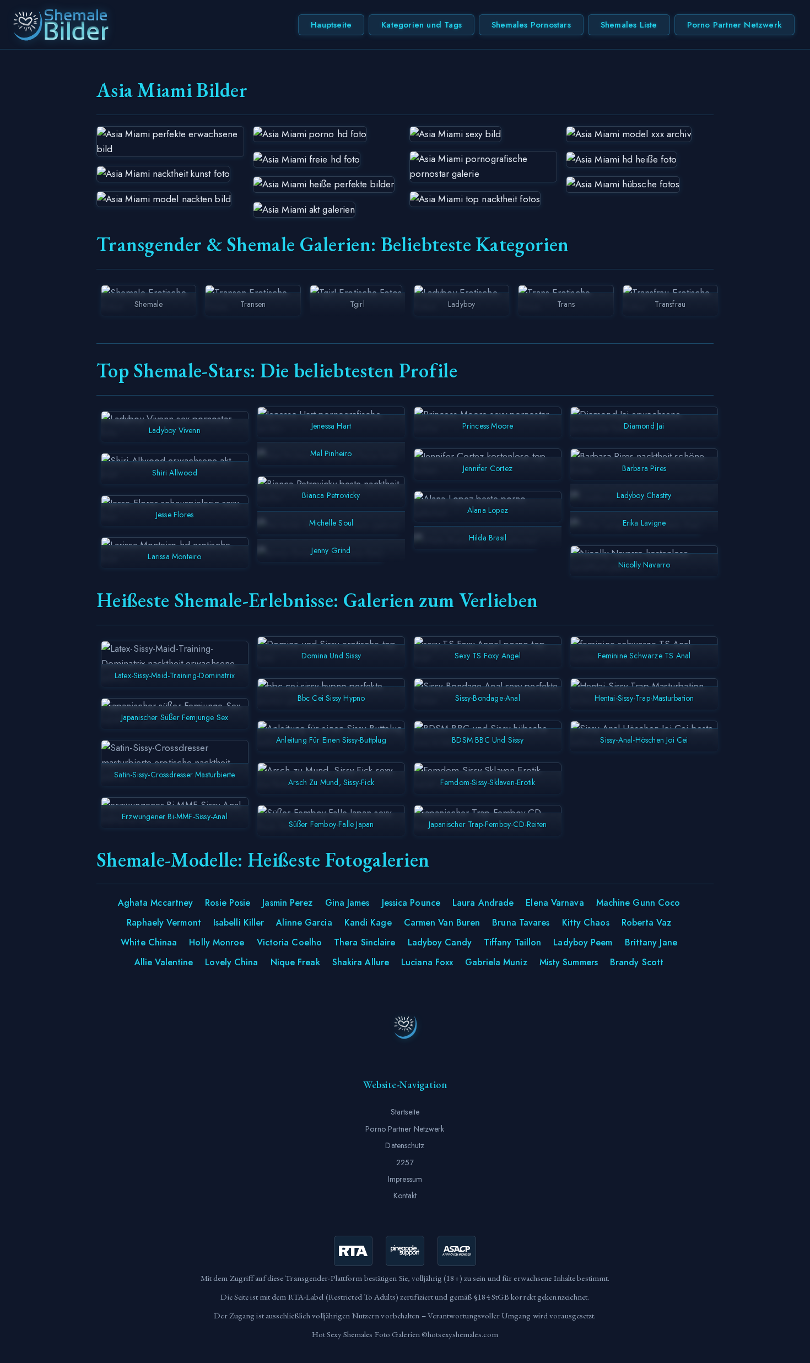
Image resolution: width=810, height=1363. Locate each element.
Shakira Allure (360, 962)
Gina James (347, 902)
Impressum (405, 1178)
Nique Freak (295, 962)
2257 (404, 1162)
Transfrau (670, 304)
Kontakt (405, 1195)
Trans (566, 304)
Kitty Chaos (585, 922)
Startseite (405, 1111)
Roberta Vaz (646, 922)
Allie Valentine (163, 962)
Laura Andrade (483, 902)
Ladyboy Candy (440, 942)
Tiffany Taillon (513, 942)
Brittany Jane (651, 942)
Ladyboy (461, 304)
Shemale (148, 304)
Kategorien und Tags (421, 25)
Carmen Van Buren (442, 922)
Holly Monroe (216, 942)
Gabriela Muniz (496, 962)
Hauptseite (331, 25)
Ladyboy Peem (582, 942)
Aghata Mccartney (155, 902)
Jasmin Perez (287, 902)
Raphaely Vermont (164, 922)
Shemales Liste (629, 25)
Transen (253, 304)
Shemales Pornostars (531, 25)
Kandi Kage (368, 922)
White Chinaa (149, 942)
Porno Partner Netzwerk (734, 25)
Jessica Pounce (411, 902)
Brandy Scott (636, 962)
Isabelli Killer (238, 922)
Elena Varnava (555, 902)
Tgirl (357, 304)
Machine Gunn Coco (638, 902)
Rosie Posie (227, 902)
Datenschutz (404, 1145)
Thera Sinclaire (365, 942)
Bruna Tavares (520, 922)
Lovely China (231, 962)
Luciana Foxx (427, 962)
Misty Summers (568, 962)
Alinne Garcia (304, 922)
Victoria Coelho (289, 942)
